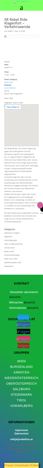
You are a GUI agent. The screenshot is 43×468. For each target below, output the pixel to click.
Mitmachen (16, 302)
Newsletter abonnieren (24, 292)
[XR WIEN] (21, 411)
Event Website (10, 88)
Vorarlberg (21, 406)
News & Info (9, 251)
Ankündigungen (10, 240)
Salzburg (21, 389)
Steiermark (21, 394)
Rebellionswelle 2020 (12, 262)
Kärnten (21, 372)
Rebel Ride (8, 82)
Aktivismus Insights (12, 233)
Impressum (21, 430)
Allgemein (8, 236)
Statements (8, 266)
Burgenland (21, 367)
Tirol (21, 400)
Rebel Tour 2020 (10, 259)
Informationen (17, 307)
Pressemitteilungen (12, 255)
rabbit (10, 31)
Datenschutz (21, 433)
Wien (21, 361)
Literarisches (9, 248)
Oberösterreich (21, 383)
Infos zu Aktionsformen (13, 244)
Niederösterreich (21, 378)
